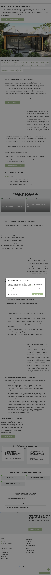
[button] (12, 294)
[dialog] (25, 287)
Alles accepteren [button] (37, 294)
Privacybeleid (32, 285)
